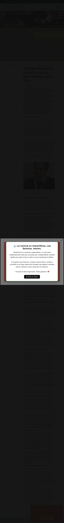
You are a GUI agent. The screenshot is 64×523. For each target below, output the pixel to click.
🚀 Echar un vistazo (32, 276)
